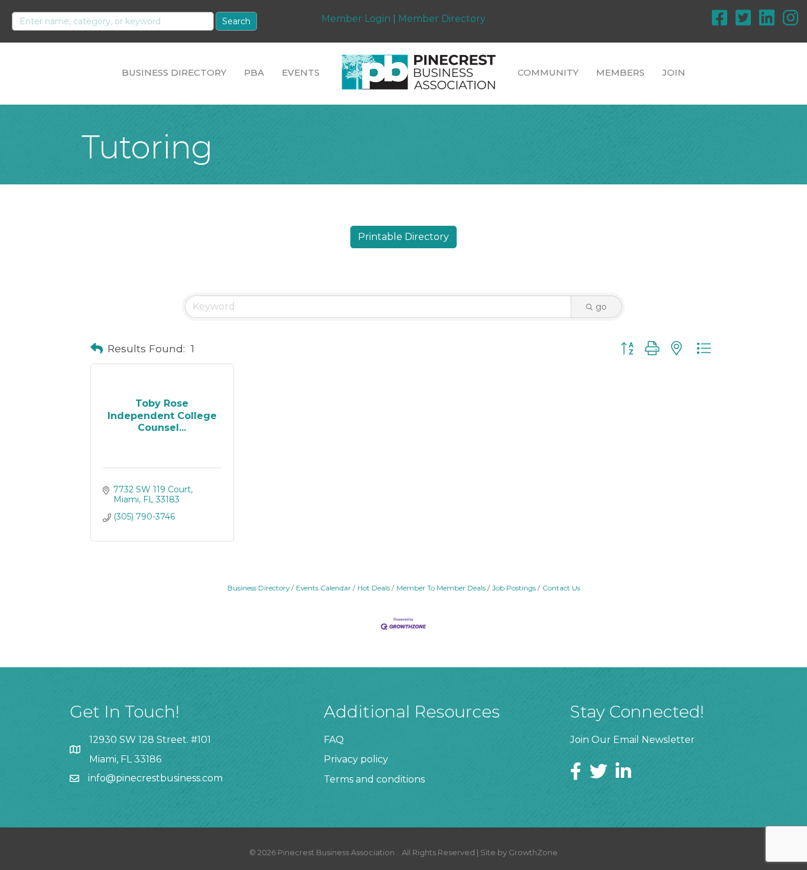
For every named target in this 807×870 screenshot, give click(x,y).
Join (673, 72)
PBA (254, 72)
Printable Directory (403, 236)
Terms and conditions (374, 779)
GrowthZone (533, 852)
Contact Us (561, 587)
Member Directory (442, 18)
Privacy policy (356, 759)
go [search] (601, 306)
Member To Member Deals (441, 587)
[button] (96, 348)
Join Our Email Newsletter (632, 739)
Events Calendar (323, 587)
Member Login (356, 18)
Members (620, 72)
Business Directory (174, 72)
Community (548, 72)
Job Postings (514, 587)
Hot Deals (373, 587)
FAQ (334, 739)
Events (301, 72)
